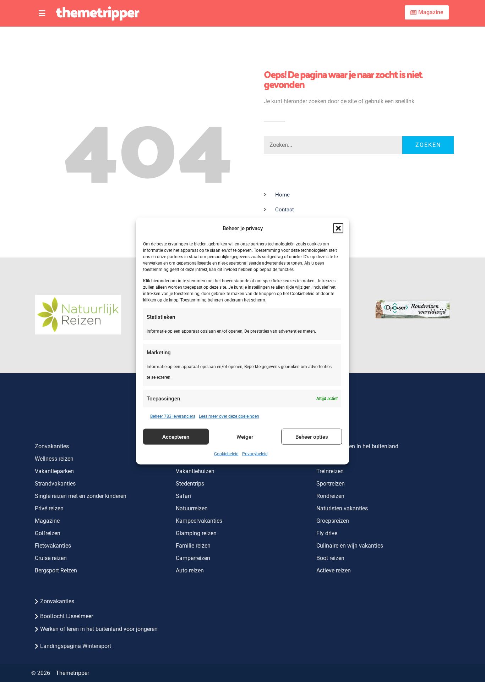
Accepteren (175, 436)
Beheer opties (311, 436)
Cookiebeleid (226, 453)
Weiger (244, 436)
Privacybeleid (255, 453)
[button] (338, 228)
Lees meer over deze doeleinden (229, 416)
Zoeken (428, 145)
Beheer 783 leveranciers (172, 416)
